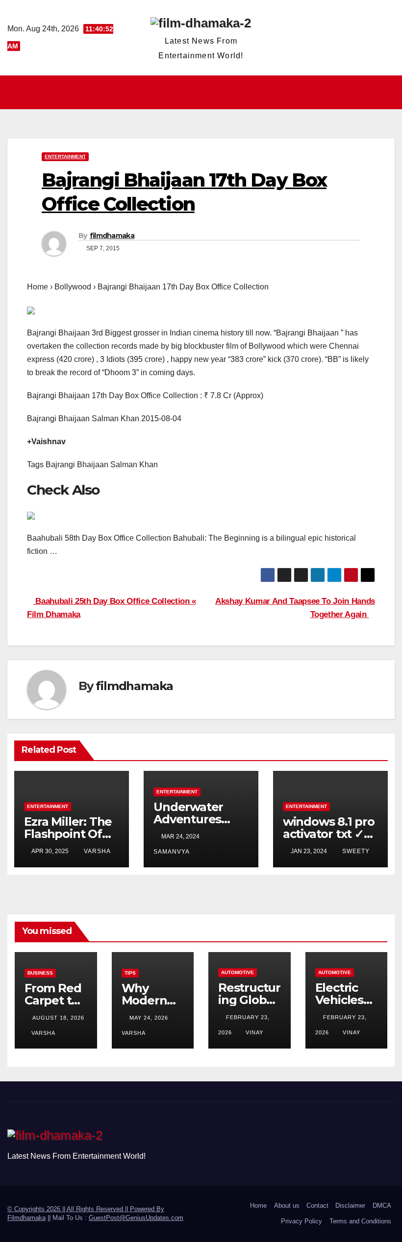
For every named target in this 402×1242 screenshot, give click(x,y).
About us (287, 1205)
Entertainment (65, 156)
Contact (317, 1205)
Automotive (237, 972)
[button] (388, 92)
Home (258, 1205)
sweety (356, 851)
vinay (254, 1032)
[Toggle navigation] (204, 92)
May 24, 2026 (149, 1018)
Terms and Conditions (360, 1221)
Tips (130, 973)
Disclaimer (350, 1205)
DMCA (382, 1205)
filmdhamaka (112, 235)
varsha (97, 851)
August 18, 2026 (58, 1018)
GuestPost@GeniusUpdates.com (136, 1217)
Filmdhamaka (26, 1217)
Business (40, 973)
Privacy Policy (301, 1221)
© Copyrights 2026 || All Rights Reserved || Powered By (85, 1209)
